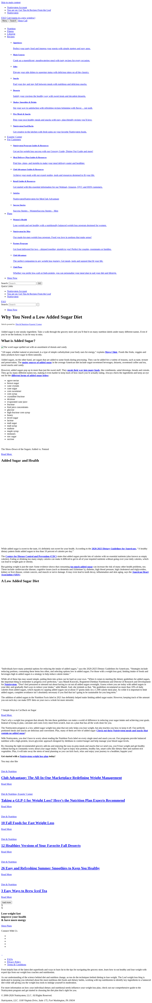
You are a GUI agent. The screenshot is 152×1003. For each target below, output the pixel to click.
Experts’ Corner (14, 137)
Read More (6, 454)
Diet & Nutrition (22, 324)
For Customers (14, 139)
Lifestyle (11, 34)
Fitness (10, 31)
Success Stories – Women (25, 211)
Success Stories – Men (47, 211)
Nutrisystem (12, 13)
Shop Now (12, 278)
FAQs (10, 959)
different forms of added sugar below (30, 375)
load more (6, 902)
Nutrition (11, 28)
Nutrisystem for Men (34, 199)
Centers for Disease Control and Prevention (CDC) (31, 556)
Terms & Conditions (16, 964)
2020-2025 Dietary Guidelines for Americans (114, 548)
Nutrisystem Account (17, 7)
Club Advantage (51, 199)
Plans (9, 213)
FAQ (3, 18)
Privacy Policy (14, 962)
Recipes (11, 36)
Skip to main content (10, 2)
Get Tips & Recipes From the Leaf (29, 10)
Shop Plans (6, 926)
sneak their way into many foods (83, 370)
